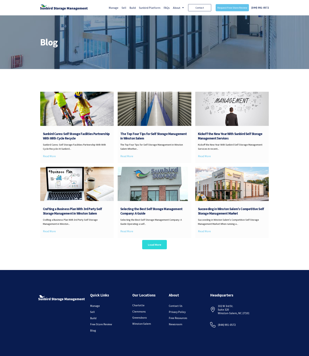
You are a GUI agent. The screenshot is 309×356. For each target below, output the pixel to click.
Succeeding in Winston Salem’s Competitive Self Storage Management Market (231, 211)
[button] (178, 8)
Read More (49, 156)
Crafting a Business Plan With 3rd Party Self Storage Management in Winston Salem (72, 211)
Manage (113, 7)
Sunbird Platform (149, 7)
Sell (124, 7)
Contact (199, 7)
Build (132, 7)
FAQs (167, 7)
